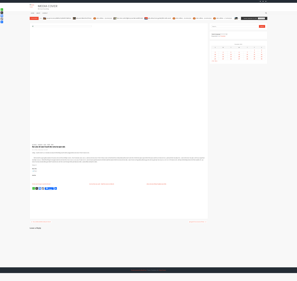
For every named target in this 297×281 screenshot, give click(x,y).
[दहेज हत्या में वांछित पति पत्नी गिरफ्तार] (66, 18)
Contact (45, 13)
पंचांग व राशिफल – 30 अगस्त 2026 (96, 18)
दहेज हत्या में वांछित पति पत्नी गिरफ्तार (76, 18)
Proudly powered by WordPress (138, 270)
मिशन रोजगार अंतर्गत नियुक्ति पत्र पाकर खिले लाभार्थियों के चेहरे (122, 18)
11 (223, 54)
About (38, 13)
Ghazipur (40, 144)
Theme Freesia (162, 270)
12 (231, 54)
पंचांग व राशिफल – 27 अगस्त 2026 (216, 18)
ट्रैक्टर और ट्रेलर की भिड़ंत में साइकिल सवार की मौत (156, 184)
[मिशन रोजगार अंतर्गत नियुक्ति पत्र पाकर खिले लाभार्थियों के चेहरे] (107, 18)
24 (215, 59)
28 (247, 59)
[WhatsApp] (1, 9)
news (44, 144)
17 (215, 56)
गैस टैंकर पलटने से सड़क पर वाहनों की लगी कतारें (41, 184)
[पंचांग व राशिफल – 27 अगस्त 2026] (206, 18)
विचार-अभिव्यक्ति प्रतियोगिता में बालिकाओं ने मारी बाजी (42, 221)
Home (32, 13)
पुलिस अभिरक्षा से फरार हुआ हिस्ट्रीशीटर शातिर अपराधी (151, 18)
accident (34, 144)
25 (223, 59)
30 (261, 59)
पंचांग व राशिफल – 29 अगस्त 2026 (175, 18)
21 (247, 56)
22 (254, 56)
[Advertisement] (118, 202)
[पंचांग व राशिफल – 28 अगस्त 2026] (186, 18)
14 (247, 54)
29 (254, 59)
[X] (1, 12)
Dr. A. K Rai (34, 149)
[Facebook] (1, 15)
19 (231, 56)
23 (261, 56)
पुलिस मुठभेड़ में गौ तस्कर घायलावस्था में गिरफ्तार (197, 221)
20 (239, 56)
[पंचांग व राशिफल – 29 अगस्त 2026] (166, 18)
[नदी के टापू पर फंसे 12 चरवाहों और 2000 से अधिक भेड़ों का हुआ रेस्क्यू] (228, 18)
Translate (223, 36)
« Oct (212, 61)
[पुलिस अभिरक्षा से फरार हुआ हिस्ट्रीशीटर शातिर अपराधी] (138, 18)
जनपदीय (48, 144)
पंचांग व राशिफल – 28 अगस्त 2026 (196, 18)
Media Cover (47, 6)
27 (239, 59)
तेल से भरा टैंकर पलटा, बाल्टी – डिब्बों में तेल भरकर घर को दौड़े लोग (101, 184)
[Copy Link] (1, 18)
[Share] (1, 21)
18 (223, 56)
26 (231, 59)
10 (215, 54)
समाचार (52, 144)
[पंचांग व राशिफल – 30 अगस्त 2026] (86, 18)
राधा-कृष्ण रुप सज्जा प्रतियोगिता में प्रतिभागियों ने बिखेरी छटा (51, 18)
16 (261, 54)
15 (254, 54)
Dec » (216, 61)
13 (239, 54)
